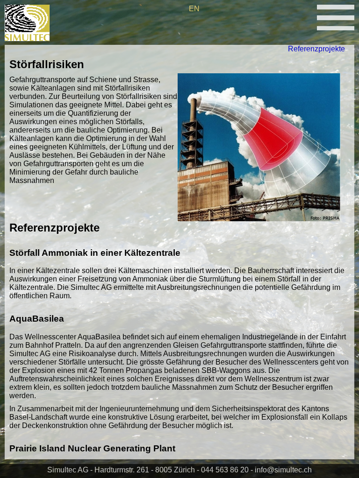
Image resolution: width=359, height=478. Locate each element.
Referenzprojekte (316, 49)
